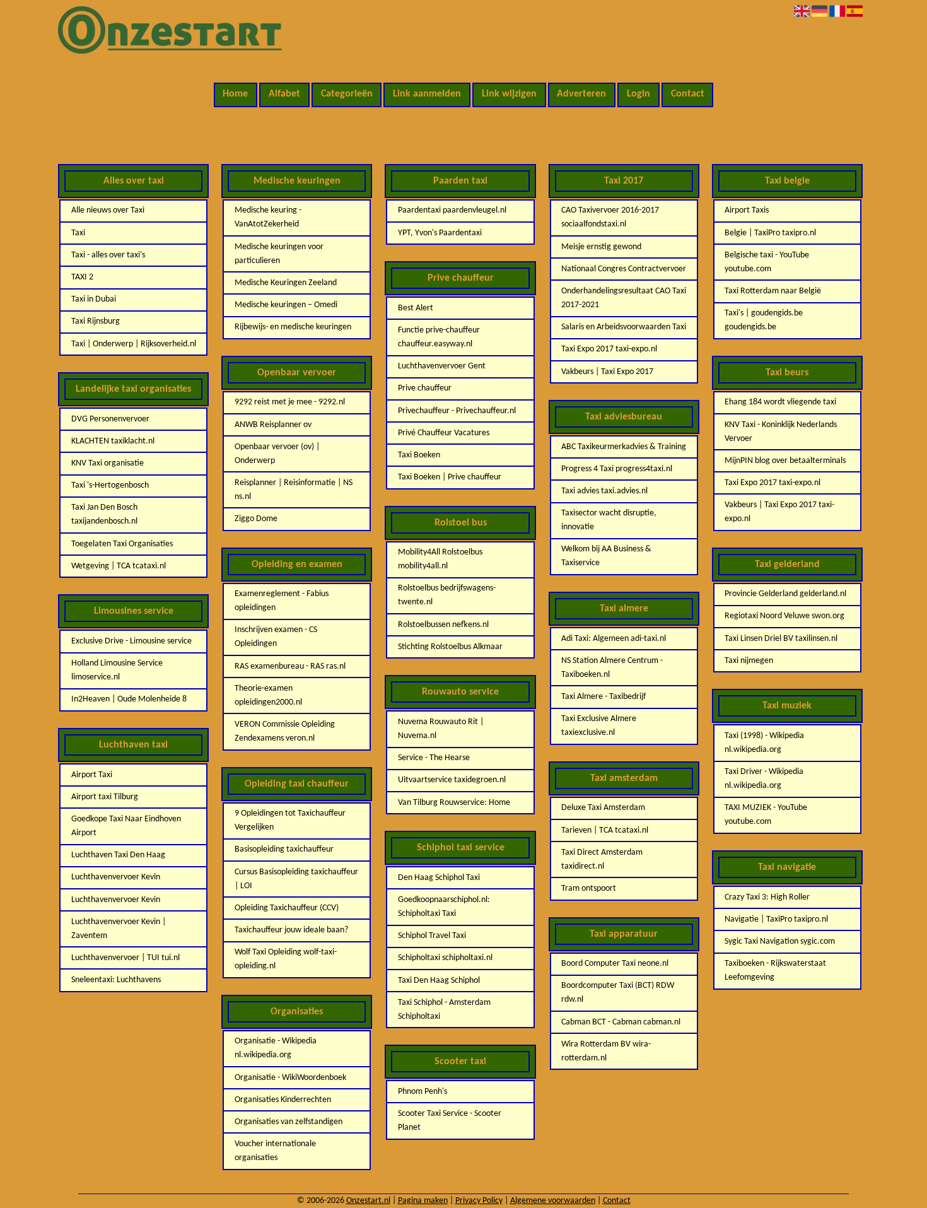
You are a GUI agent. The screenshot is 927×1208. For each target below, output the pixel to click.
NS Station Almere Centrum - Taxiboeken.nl (612, 667)
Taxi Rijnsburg (95, 321)
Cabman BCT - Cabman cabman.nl (620, 1022)
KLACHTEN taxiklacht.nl (112, 441)
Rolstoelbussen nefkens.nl (443, 625)
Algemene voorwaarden (552, 1200)
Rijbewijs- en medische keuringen (293, 327)
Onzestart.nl (368, 1200)
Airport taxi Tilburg (104, 797)
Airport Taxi (91, 775)
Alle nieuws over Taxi (107, 210)
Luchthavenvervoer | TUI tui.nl (125, 958)
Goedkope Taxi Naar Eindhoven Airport (126, 826)
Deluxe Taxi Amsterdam (603, 807)
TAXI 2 (82, 277)
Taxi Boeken (419, 455)
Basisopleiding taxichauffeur (284, 849)
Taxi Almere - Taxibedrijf (603, 696)
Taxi (78, 233)
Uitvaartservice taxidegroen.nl (452, 780)
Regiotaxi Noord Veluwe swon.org (784, 616)
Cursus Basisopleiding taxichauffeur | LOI (296, 879)
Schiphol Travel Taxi (432, 936)
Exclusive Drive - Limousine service (131, 641)
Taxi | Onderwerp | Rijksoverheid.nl (133, 344)
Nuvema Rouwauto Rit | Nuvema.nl (441, 729)
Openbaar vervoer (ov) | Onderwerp (277, 454)
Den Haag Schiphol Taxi (439, 878)
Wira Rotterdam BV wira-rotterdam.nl (606, 1051)
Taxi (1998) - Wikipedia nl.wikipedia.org (764, 742)
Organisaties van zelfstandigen (288, 1122)
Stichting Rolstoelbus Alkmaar (450, 647)
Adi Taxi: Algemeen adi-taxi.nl (613, 638)
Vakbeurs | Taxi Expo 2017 (607, 372)
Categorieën (347, 94)
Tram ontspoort (588, 888)
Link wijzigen (509, 94)
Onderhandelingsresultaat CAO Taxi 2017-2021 (623, 298)
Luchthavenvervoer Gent (442, 366)
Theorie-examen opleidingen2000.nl (268, 695)
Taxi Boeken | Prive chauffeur (449, 477)
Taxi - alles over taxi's (108, 255)
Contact (687, 94)
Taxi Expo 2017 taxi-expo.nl (609, 349)
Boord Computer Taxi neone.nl (614, 963)
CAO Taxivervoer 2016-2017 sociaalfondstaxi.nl (610, 217)
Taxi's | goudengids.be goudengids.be (764, 320)
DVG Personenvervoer (110, 419)
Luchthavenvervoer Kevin (115, 877)
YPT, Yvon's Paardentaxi (440, 233)
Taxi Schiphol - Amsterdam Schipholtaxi (444, 1009)
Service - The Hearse (434, 758)
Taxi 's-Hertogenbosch (110, 485)
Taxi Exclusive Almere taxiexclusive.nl (598, 725)
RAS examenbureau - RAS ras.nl (290, 666)
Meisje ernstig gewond (601, 247)
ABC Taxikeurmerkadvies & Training (623, 447)
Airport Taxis (747, 210)
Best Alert (415, 308)
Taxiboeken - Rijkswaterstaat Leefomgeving (775, 970)
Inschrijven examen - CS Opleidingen (276, 636)
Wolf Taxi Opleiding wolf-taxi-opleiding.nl (286, 959)
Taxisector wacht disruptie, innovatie (608, 520)
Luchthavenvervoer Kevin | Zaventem (118, 929)
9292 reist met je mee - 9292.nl (290, 402)
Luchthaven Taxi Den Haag (118, 855)
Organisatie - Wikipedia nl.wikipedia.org (276, 1048)
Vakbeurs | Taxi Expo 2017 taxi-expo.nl (779, 512)
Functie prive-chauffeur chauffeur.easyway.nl (439, 337)
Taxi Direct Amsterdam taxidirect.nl (602, 859)
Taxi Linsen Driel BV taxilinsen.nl (781, 638)
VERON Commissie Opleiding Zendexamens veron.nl (285, 731)
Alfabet (284, 94)
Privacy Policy (479, 1200)
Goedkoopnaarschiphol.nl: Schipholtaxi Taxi (444, 906)
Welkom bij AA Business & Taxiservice (606, 556)
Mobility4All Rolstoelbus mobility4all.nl (440, 559)
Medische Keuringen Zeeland (286, 283)
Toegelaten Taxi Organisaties (122, 544)
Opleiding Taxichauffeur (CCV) (287, 908)
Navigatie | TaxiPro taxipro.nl (776, 919)
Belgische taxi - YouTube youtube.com (767, 262)
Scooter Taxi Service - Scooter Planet (449, 1120)
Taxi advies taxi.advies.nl (604, 491)
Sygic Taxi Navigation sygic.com (780, 941)
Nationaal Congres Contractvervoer (623, 269)
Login (638, 94)
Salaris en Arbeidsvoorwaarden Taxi (623, 327)
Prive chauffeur (425, 388)
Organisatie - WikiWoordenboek (290, 1077)
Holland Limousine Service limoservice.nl (117, 670)
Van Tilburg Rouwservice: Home (454, 802)
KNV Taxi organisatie (107, 463)
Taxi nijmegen (749, 661)
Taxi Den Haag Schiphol (439, 980)
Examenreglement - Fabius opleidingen (282, 601)
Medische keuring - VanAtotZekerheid (268, 217)
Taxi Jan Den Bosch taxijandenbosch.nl (104, 514)
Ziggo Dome (256, 519)
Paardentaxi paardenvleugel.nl (452, 210)
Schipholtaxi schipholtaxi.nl (445, 958)
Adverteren (581, 94)
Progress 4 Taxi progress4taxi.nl (616, 469)
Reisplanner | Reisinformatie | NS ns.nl (294, 489)
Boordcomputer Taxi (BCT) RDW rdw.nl (617, 992)
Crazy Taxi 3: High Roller (767, 897)
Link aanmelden (427, 94)
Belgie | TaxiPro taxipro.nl (770, 233)
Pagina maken (423, 1200)
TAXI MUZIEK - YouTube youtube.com (766, 814)
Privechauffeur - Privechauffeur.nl (457, 411)
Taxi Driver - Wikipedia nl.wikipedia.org (764, 778)
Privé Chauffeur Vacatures (443, 433)
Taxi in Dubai (93, 299)
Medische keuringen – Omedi (286, 305)
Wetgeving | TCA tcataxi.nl (118, 566)
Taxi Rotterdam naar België (773, 291)
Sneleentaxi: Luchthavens (116, 980)
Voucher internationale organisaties (275, 1151)
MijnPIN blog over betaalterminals (785, 461)
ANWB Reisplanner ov (273, 425)
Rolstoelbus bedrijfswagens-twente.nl (447, 595)
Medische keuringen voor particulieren (279, 254)
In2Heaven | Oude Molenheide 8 (129, 699)
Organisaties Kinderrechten (283, 1100)
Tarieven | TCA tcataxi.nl (604, 830)
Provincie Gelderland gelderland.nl (785, 594)
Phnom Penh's (422, 1091)
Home (235, 94)
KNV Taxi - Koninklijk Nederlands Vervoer (781, 431)
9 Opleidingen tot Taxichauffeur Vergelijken (290, 820)
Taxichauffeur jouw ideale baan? (291, 930)
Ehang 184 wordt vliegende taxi (780, 402)
